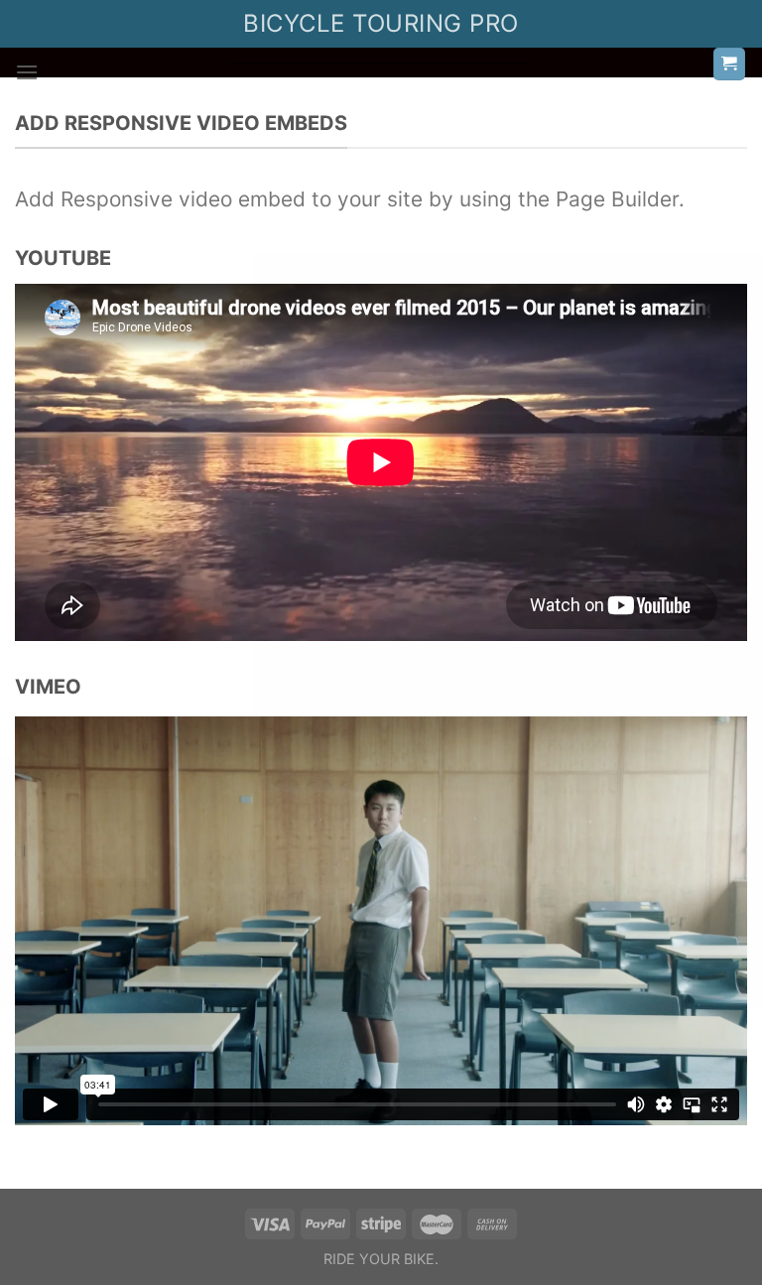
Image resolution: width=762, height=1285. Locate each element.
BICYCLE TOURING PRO (380, 23)
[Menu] (27, 72)
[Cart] (729, 64)
